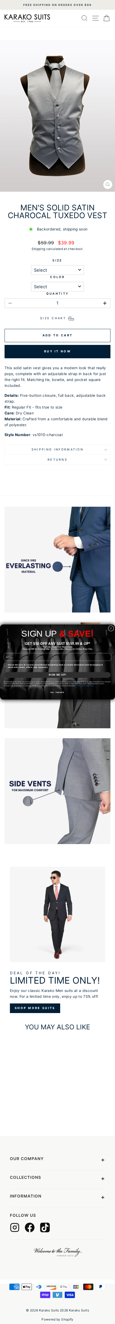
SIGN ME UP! (57, 675)
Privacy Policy (81, 686)
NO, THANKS (57, 692)
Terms (91, 686)
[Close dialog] (110, 628)
